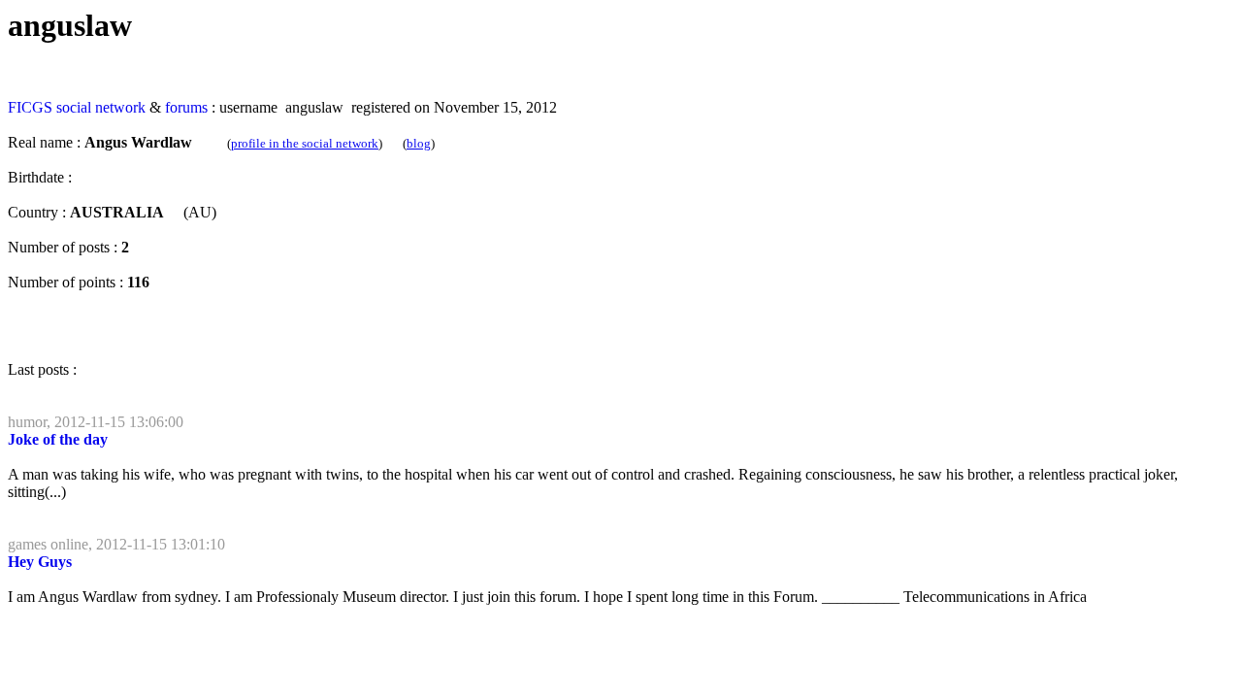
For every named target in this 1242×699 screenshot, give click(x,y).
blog (419, 143)
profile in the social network (304, 143)
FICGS (30, 107)
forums (186, 107)
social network (101, 107)
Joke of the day (58, 439)
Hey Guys (40, 561)
